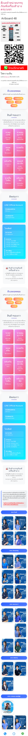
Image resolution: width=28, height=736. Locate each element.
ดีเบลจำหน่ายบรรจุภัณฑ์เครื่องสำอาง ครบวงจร (12, 6)
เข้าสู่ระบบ (6, 77)
